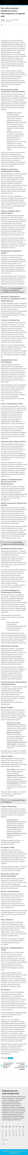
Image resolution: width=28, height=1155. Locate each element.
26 (9, 1135)
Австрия (10, 1058)
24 (2, 1135)
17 (2, 1134)
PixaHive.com (15, 1153)
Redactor (9, 21)
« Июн (3, 1144)
